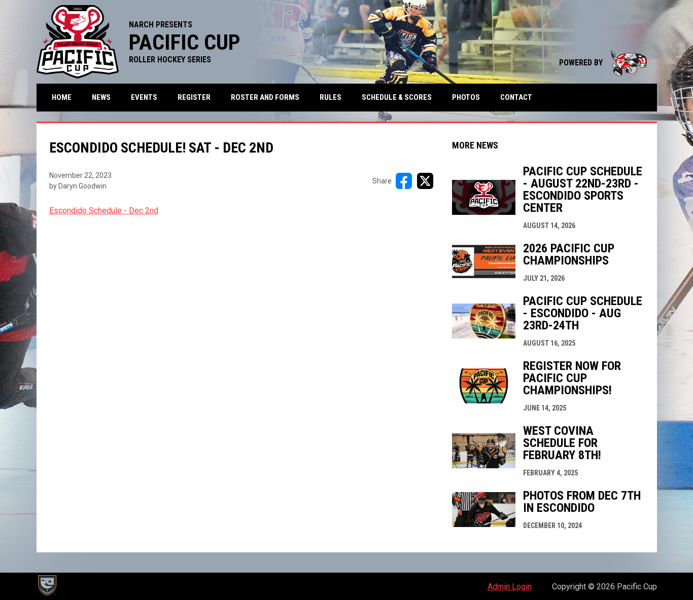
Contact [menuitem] (516, 97)
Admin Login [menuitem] (510, 586)
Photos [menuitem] (466, 97)
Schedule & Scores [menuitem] (397, 97)
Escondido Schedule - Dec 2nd (103, 210)
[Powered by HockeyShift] (47, 585)
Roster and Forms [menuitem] (265, 97)
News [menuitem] (101, 97)
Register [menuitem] (194, 97)
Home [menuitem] (62, 97)
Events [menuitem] (144, 97)
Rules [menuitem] (330, 97)
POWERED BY (603, 62)
